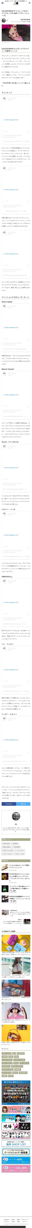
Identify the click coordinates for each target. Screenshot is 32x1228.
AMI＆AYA (15, 843)
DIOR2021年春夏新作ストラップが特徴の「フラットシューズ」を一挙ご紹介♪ (19, 899)
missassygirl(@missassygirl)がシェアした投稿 (16, 691)
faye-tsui (15, 1072)
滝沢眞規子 (17, 1069)
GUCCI (11, 1056)
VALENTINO (17, 847)
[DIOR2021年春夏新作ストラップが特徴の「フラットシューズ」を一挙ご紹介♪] (5, 901)
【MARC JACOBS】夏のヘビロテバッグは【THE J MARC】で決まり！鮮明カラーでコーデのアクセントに (16, 953)
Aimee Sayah (6, 843)
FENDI (16, 1056)
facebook (9, 804)
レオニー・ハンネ (20, 854)
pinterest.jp (7, 42)
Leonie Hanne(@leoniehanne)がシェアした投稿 (16, 556)
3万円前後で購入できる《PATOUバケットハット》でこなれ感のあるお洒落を (16, 1021)
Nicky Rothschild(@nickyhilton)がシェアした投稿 (16, 761)
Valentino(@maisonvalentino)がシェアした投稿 (16, 141)
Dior (14, 1053)
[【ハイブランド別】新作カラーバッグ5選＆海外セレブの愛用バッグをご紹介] (5, 891)
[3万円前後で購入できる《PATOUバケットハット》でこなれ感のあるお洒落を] (16, 1018)
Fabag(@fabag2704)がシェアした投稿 (16, 211)
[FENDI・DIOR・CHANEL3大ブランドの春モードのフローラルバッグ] (16, 1040)
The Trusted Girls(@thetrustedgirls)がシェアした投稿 (17, 489)
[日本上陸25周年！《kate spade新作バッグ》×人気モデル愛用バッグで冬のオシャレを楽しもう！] (16, 973)
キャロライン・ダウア (19, 1059)
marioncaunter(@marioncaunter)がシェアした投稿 (16, 416)
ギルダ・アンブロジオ (8, 850)
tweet (24, 804)
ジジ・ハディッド (24, 1063)
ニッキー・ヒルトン (7, 854)
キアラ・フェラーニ (7, 1063)
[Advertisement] (16, 1196)
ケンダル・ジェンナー (17, 1066)
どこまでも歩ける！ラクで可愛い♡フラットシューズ (19, 866)
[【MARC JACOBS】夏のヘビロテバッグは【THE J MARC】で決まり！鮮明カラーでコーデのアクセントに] (16, 950)
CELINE (11, 1075)
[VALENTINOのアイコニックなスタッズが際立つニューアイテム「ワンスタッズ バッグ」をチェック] (5, 879)
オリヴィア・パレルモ (7, 1069)
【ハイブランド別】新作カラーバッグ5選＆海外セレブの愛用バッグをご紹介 (19, 889)
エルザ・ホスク (6, 1066)
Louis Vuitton (20, 1053)
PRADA (16, 1063)
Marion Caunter (7, 847)
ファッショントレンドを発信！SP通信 (20, 21)
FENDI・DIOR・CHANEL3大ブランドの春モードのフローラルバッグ (16, 1043)
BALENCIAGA (23, 1072)
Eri (7, 20)
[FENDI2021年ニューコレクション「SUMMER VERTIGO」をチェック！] (16, 995)
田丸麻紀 (4, 1075)
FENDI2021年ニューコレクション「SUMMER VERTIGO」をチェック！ (16, 998)
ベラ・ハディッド (6, 1072)
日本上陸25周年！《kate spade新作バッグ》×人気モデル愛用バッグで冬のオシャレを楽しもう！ (16, 976)
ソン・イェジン (20, 850)
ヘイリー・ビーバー (7, 1059)
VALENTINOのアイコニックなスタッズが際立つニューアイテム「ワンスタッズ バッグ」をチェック (19, 877)
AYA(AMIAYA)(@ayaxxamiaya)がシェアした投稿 (16, 624)
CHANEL (4, 1056)
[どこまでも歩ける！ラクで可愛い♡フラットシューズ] (5, 870)
